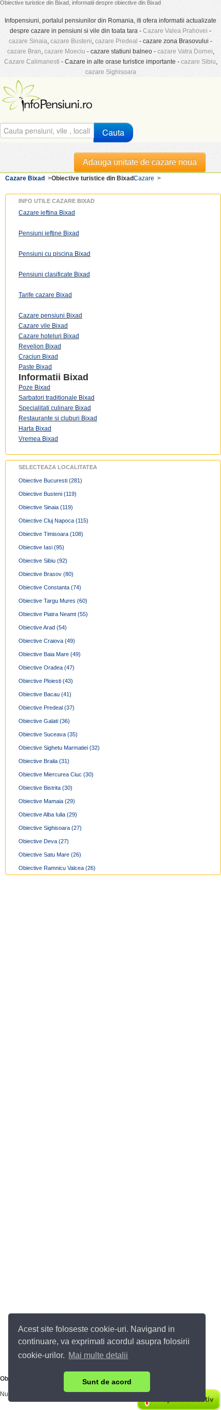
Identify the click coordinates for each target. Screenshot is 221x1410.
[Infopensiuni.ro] (48, 94)
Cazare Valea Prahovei (175, 30)
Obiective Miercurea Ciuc (56, 774)
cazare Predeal (116, 41)
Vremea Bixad (38, 438)
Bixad (75, 377)
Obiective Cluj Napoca (53, 520)
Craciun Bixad (38, 356)
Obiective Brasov (46, 574)
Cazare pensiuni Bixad (50, 315)
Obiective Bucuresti (50, 480)
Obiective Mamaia (47, 801)
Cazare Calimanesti (32, 61)
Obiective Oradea (47, 667)
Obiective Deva (44, 841)
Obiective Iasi (41, 547)
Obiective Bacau (45, 694)
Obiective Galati (44, 721)
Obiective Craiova (47, 641)
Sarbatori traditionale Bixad (57, 397)
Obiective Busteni (48, 494)
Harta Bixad (35, 428)
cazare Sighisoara (110, 72)
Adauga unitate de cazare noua (140, 162)
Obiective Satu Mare (50, 854)
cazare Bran (24, 51)
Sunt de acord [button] (107, 1382)
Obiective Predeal (47, 707)
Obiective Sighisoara (50, 828)
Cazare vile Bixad (43, 325)
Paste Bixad (35, 366)
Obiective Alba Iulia (48, 814)
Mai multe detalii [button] (98, 1355)
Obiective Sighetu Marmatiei (59, 748)
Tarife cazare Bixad (45, 295)
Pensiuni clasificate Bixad (54, 274)
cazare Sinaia (28, 41)
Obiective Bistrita (45, 788)
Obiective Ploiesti (46, 681)
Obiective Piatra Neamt (53, 614)
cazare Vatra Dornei (185, 51)
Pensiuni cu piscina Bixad (54, 253)
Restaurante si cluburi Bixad (58, 418)
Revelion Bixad (40, 346)
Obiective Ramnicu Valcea (57, 868)
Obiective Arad (43, 627)
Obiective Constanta (50, 587)
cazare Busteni (71, 41)
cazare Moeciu (64, 51)
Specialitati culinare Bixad (55, 408)
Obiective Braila (44, 761)
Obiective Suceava (48, 734)
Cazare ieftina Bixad (47, 212)
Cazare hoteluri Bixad (49, 336)
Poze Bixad (34, 387)
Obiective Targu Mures (53, 601)
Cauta (113, 132)
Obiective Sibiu (43, 561)
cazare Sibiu (198, 61)
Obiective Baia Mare (50, 654)
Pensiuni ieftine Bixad (49, 233)
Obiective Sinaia (46, 507)
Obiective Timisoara (51, 534)
